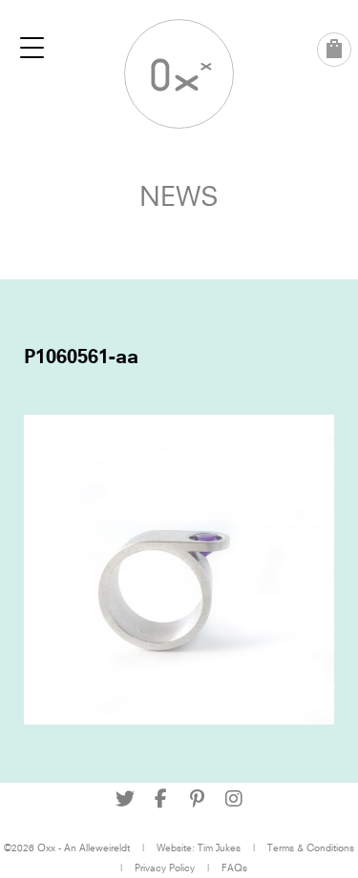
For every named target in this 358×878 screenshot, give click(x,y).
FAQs (234, 867)
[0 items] (334, 49)
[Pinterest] (197, 799)
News (179, 196)
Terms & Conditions (310, 847)
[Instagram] (234, 799)
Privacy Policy (165, 867)
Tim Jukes (219, 847)
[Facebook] (161, 799)
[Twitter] (125, 799)
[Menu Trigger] (32, 47)
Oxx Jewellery (179, 74)
